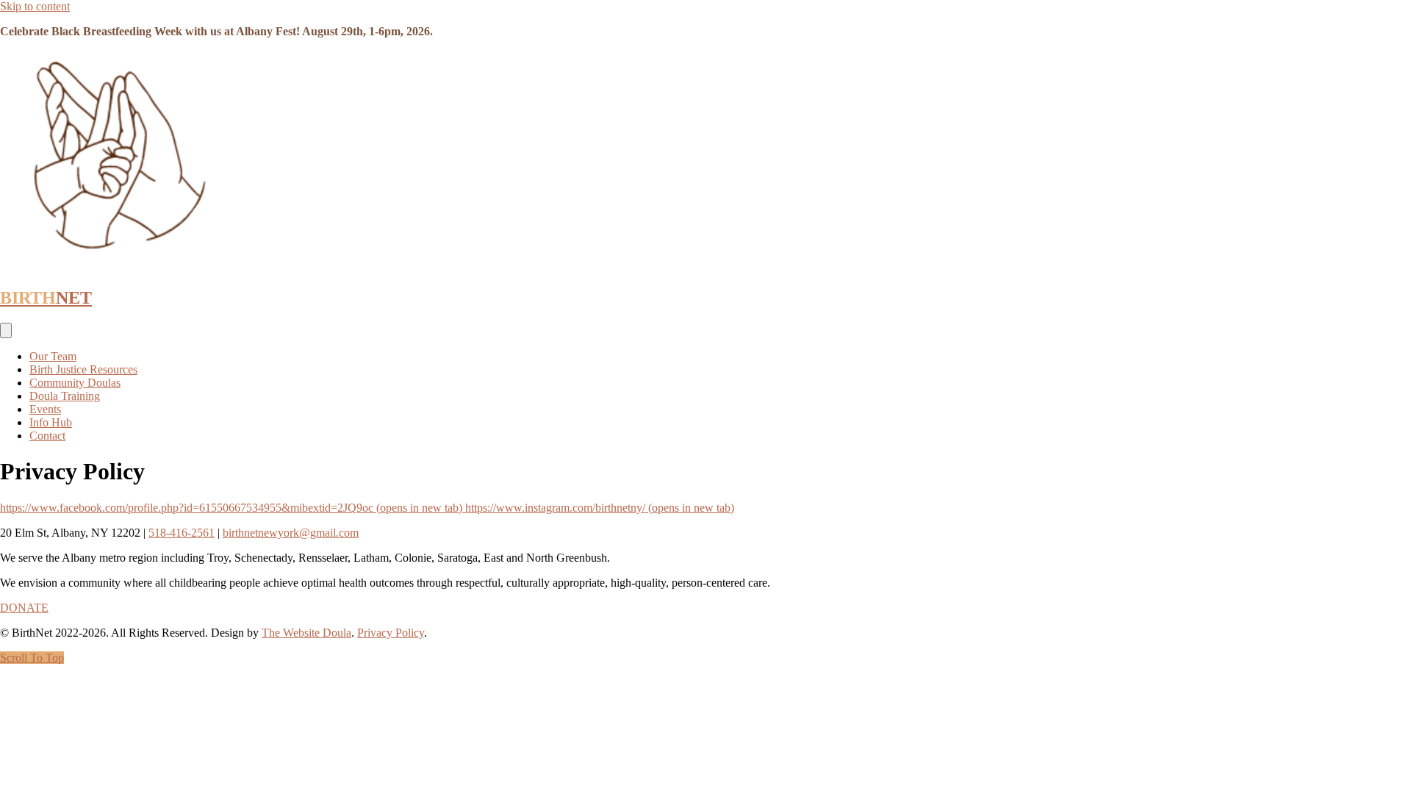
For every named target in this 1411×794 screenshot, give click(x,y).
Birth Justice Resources (83, 369)
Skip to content (35, 6)
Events (45, 409)
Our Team (52, 356)
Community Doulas (75, 382)
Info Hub (50, 422)
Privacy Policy (390, 632)
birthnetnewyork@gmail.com (291, 532)
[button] (32, 657)
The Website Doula (306, 632)
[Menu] (6, 330)
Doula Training (64, 396)
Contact (47, 435)
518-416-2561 (181, 532)
